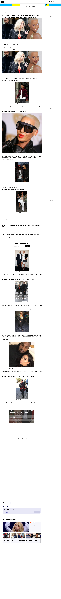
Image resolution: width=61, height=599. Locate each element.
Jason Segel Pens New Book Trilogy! (8, 232)
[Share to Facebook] (4, 47)
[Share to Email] (14, 47)
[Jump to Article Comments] (2, 47)
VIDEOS (31, 1)
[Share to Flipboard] (10, 47)
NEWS (17, 1)
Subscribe (46, 1)
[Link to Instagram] (52, 2)
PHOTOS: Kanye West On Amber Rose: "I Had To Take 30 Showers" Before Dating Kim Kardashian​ (19, 219)
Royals (24, 1)
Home (2, 12)
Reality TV (13, 1)
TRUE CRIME (36, 1)
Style (20, 1)
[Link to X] (54, 2)
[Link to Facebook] (49, 2)
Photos (5, 12)
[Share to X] (8, 47)
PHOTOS (27, 1)
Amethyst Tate (5, 44)
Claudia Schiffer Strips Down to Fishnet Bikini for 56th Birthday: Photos (14, 237)
